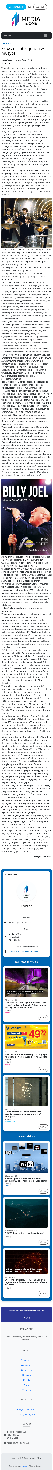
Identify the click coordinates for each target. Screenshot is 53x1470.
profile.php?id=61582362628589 (23, 951)
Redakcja (5, 63)
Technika (26, 1390)
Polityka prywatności (26, 1409)
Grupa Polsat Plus (12, 1121)
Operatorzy (26, 1370)
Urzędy (26, 1380)
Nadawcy (26, 1375)
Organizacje (26, 1360)
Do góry (26, 1317)
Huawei (8, 1186)
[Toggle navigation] (45, 35)
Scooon (23, 1466)
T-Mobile (8, 1012)
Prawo (27, 1385)
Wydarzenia (26, 1365)
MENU (7, 35)
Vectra (7, 1064)
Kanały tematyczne (26, 1414)
